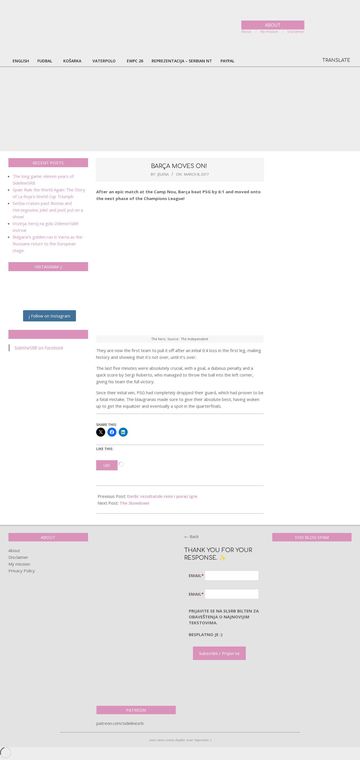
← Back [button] (191, 536)
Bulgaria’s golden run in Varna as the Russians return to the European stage (47, 243)
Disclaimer (18, 557)
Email (196, 575)
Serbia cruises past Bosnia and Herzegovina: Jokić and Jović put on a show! (48, 209)
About (14, 550)
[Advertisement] (180, 109)
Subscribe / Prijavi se (219, 653)
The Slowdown (134, 503)
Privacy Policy (21, 570)
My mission (19, 564)
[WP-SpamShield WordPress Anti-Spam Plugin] (292, 557)
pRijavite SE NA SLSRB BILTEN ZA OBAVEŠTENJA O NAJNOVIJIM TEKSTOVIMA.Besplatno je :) (224, 622)
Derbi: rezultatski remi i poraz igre (162, 496)
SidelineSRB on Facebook (48, 334)
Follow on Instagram (50, 316)
